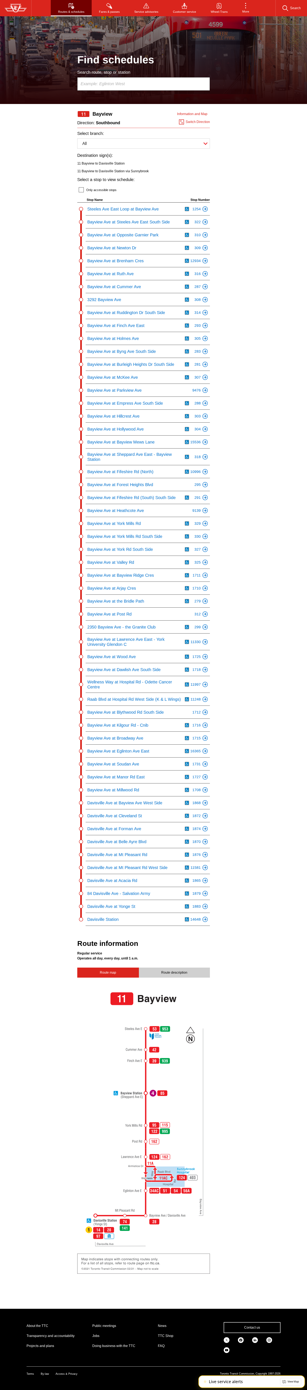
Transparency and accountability (51, 1336)
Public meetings (104, 1326)
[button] (245, 8)
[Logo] (15, 8)
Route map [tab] (108, 972)
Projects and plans (40, 1346)
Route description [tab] (174, 972)
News (162, 1326)
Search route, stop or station (103, 72)
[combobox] (143, 84)
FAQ (161, 1346)
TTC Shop (165, 1336)
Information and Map (192, 114)
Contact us (252, 1327)
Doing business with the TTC (113, 1346)
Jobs (95, 1336)
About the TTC (37, 1326)
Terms (30, 1373)
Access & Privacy (66, 1373)
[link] (227, 1339)
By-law (45, 1373)
